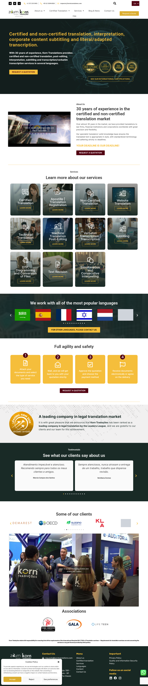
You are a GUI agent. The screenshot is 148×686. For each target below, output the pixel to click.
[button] (58, 662)
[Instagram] (19, 3)
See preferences (51, 679)
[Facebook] (14, 3)
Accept (12, 679)
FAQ (74, 16)
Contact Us (109, 11)
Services (78, 11)
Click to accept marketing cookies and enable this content (39, 129)
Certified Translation (58, 11)
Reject (31, 679)
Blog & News (94, 11)
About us (38, 11)
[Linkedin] (10, 3)
